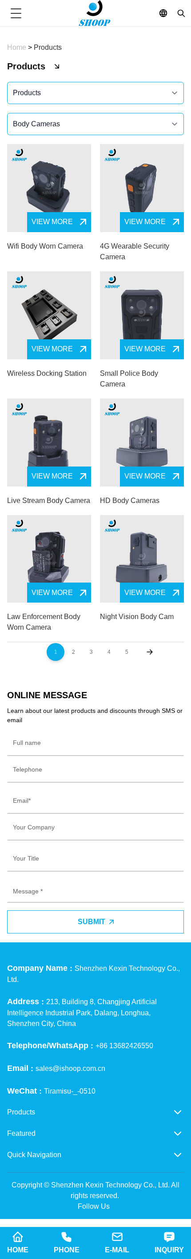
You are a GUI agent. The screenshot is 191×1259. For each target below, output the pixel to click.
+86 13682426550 (124, 1046)
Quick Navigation (34, 1154)
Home (17, 47)
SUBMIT (91, 921)
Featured (21, 1133)
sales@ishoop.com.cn (70, 1068)
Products (48, 47)
